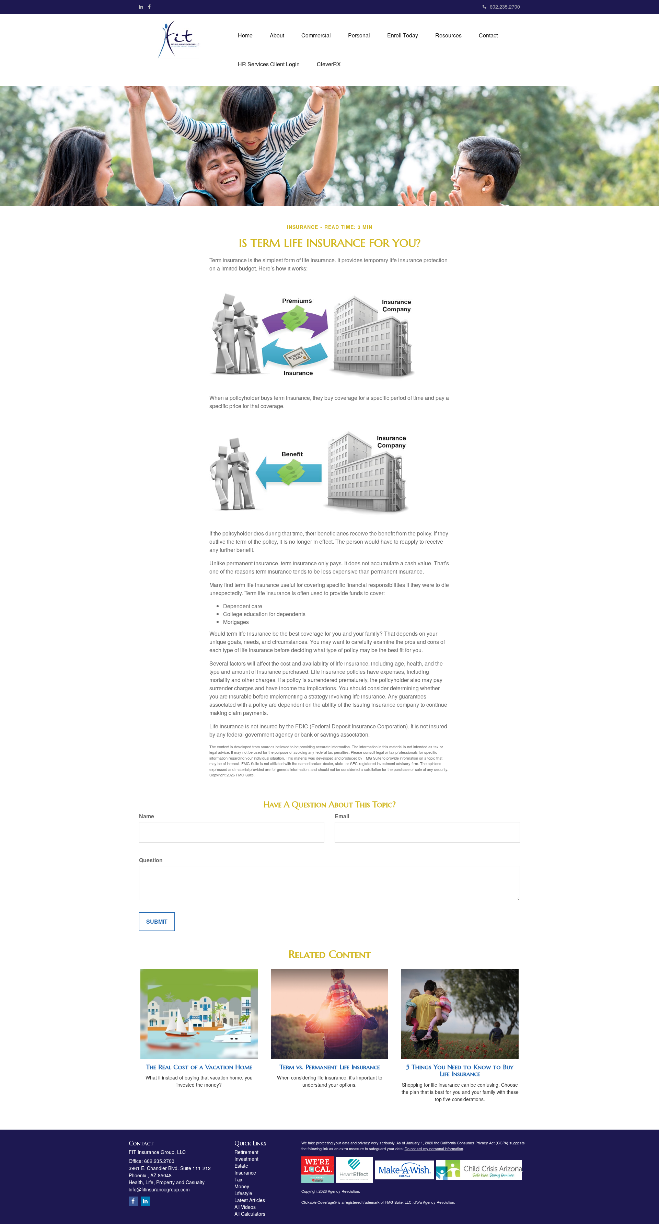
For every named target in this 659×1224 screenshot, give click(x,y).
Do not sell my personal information (434, 1148)
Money (241, 1186)
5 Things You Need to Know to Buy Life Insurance (459, 1070)
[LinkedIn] (141, 6)
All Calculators (249, 1213)
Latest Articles (249, 1200)
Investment (246, 1158)
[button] (277, 35)
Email (342, 816)
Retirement (246, 1151)
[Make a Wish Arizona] (404, 1169)
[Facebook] (149, 6)
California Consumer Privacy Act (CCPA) (474, 1142)
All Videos (245, 1206)
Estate (241, 1165)
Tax (238, 1179)
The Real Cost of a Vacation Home (199, 1067)
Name (146, 816)
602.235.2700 (505, 6)
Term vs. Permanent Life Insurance (329, 1067)
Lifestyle (243, 1193)
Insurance (245, 1172)
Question (151, 860)
